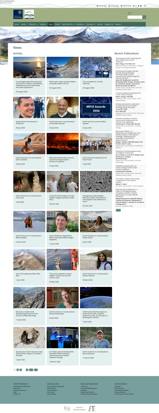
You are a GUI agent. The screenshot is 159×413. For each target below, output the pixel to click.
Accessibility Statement (122, 390)
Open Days (16, 388)
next (31, 370)
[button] (130, 63)
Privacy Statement (120, 392)
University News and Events (55, 386)
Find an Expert (51, 394)
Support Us (16, 394)
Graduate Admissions (19, 390)
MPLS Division (51, 388)
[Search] (144, 17)
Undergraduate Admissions (21, 386)
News (15, 392)
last (36, 370)
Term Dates (50, 392)
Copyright (118, 386)
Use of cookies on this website (124, 394)
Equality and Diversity (87, 392)
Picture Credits (119, 388)
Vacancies (84, 390)
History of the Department (89, 394)
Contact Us (84, 386)
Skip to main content (6, 3)
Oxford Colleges (52, 390)
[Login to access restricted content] (145, 6)
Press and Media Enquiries (89, 388)
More (118, 210)
